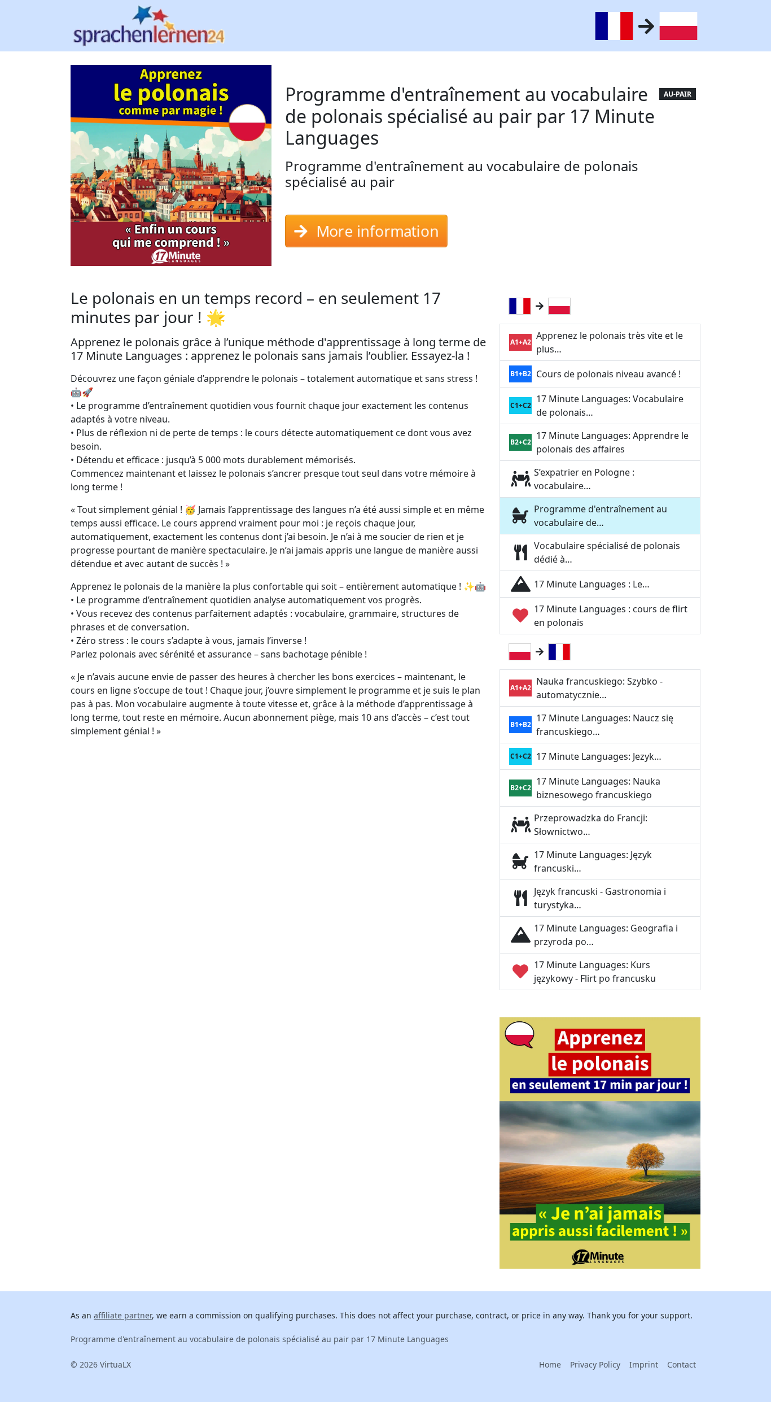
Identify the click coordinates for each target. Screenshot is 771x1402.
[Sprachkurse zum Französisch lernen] (522, 306)
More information (378, 230)
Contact (681, 1364)
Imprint (643, 1364)
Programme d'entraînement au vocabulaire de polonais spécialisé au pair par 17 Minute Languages (260, 1339)
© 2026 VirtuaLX (101, 1364)
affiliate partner (123, 1315)
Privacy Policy (595, 1364)
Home (550, 1364)
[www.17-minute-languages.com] (149, 26)
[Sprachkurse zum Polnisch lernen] (561, 306)
